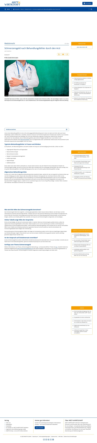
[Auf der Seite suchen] (91, 9)
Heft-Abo (60, 436)
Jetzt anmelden (39, 427)
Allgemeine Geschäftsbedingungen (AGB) (16, 429)
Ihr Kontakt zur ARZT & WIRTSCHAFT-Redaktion (17, 427)
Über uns (8, 422)
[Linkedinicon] (53, 440)
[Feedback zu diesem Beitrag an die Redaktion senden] (67, 54)
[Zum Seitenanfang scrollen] (94, 440)
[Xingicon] (51, 440)
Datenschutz (54, 436)
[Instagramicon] (46, 440)
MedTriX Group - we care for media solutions (17, 431)
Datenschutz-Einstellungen (70, 436)
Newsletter (8, 426)
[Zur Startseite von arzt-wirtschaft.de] (12, 3)
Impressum (35, 436)
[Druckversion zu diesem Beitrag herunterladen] (59, 54)
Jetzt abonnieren (81, 47)
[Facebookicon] (44, 440)
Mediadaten (9, 424)
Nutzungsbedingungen (44, 436)
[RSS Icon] (48, 440)
